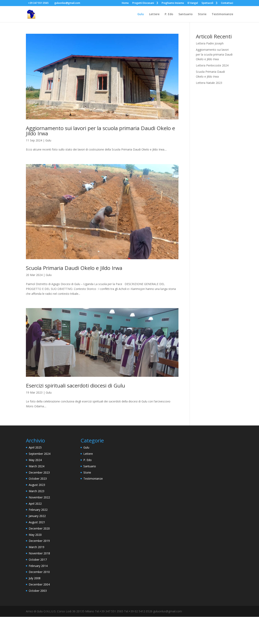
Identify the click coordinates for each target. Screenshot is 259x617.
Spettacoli (207, 3)
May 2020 (35, 535)
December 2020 (39, 528)
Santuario (185, 14)
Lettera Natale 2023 (209, 83)
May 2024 (35, 460)
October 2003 (38, 591)
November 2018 (39, 553)
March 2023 (36, 491)
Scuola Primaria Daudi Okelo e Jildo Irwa (74, 268)
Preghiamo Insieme (173, 3)
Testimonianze (222, 14)
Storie (202, 14)
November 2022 (39, 497)
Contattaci (227, 3)
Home (125, 3)
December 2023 (39, 472)
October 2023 (38, 478)
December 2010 (39, 572)
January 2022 (37, 516)
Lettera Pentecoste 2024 (212, 65)
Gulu (140, 14)
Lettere (154, 14)
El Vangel (193, 3)
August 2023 (37, 485)
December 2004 (39, 584)
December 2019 (39, 541)
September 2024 (39, 454)
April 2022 (35, 503)
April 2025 (35, 447)
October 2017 (38, 559)
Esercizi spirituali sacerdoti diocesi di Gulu (75, 385)
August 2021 (37, 522)
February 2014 (38, 566)
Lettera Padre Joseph (210, 43)
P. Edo (169, 14)
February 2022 (38, 510)
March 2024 (36, 466)
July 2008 (34, 578)
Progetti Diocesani (143, 3)
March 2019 (36, 547)
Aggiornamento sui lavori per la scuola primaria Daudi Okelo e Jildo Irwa (100, 130)
